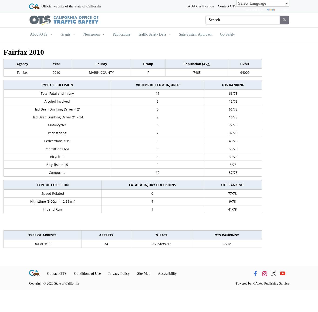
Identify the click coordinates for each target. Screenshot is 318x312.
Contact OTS (227, 6)
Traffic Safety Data (152, 34)
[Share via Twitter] (273, 273)
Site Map (143, 273)
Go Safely (227, 34)
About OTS (39, 34)
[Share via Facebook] (255, 273)
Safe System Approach (196, 34)
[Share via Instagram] (264, 273)
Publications (122, 34)
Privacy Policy (119, 273)
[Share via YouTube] (282, 273)
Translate (282, 10)
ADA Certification (201, 6)
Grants (66, 34)
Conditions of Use (87, 273)
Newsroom (92, 34)
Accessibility (167, 273)
